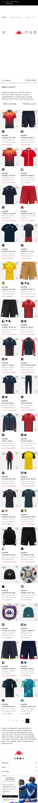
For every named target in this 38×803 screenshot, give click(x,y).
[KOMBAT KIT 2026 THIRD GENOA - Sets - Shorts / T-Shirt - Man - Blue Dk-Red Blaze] (22, 245)
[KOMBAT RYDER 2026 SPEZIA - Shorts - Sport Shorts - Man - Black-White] (28, 283)
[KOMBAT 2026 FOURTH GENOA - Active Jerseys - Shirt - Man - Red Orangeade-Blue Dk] (3, 169)
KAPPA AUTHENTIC (16, 17)
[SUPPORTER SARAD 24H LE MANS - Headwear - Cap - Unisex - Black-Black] (3, 586)
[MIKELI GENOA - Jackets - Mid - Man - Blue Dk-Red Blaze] (3, 435)
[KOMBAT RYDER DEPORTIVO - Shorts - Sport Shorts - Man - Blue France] (25, 662)
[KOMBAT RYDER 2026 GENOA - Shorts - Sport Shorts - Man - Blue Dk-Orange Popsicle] (22, 131)
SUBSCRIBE (10, 796)
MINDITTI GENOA (27, 328)
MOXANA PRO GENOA (9, 480)
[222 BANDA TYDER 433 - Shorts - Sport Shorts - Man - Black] (22, 548)
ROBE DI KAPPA (31, 17)
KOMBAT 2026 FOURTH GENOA (9, 177)
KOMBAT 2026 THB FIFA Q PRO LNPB (28, 594)
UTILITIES (5, 771)
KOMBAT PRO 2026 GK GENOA (9, 290)
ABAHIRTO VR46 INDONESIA (28, 177)
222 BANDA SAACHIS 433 (9, 556)
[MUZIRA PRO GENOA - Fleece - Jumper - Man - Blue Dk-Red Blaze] (22, 359)
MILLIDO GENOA (9, 404)
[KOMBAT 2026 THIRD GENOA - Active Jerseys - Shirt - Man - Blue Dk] (3, 207)
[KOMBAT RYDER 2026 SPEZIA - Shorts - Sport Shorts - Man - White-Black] (25, 283)
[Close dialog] (36, 777)
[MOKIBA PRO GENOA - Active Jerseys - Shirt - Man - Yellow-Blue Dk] (22, 473)
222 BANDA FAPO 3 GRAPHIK (9, 708)
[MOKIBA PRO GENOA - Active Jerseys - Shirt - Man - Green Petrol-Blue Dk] (25, 473)
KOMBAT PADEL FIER (28, 708)
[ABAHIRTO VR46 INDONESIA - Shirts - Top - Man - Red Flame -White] (22, 169)
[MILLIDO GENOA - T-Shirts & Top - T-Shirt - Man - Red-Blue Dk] (6, 397)
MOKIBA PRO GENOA (28, 480)
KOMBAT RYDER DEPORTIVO (28, 670)
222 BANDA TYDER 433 (28, 556)
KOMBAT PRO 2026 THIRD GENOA (9, 252)
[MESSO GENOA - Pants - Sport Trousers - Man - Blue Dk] (22, 397)
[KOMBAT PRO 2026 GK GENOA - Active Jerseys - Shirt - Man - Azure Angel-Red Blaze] (6, 511)
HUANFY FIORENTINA (28, 632)
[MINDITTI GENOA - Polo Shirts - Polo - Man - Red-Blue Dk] (22, 321)
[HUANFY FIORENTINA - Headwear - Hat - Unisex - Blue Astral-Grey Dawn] (25, 624)
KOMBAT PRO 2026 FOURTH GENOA (9, 139)
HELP (4, 767)
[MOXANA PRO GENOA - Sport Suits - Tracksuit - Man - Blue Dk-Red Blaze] (3, 473)
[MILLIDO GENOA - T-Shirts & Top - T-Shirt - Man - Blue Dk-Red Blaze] (3, 397)
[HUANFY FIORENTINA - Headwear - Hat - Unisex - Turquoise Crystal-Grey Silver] (22, 624)
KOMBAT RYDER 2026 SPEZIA (28, 290)
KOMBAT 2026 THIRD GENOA (9, 214)
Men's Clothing (10, 104)
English (5, 763)
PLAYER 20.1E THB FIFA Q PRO (9, 632)
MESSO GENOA (27, 404)
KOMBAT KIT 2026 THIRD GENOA (28, 252)
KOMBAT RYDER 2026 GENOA (28, 139)
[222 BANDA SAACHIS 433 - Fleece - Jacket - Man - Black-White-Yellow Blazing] (3, 548)
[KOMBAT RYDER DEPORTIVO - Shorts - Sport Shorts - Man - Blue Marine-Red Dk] (22, 662)
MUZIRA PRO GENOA (28, 366)
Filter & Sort (30, 80)
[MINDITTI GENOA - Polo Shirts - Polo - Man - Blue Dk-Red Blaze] (25, 321)
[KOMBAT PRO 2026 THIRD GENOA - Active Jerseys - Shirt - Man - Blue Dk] (3, 245)
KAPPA (4, 17)
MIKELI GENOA (9, 442)
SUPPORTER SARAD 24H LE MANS (9, 594)
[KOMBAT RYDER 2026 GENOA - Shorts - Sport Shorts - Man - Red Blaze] (22, 207)
